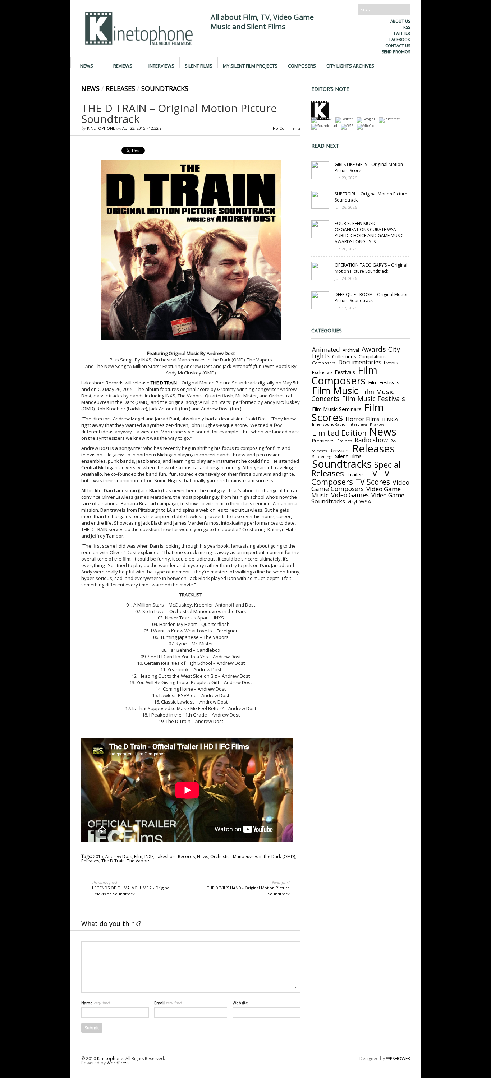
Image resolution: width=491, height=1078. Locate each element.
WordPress (118, 1063)
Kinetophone (101, 128)
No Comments (286, 128)
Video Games (350, 495)
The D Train (113, 861)
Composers (302, 65)
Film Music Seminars (337, 409)
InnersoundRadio (329, 424)
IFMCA (390, 419)
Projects (344, 440)
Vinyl (352, 502)
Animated (326, 349)
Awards (374, 349)
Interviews (161, 65)
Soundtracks (164, 88)
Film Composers (344, 375)
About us (400, 21)
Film (138, 856)
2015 (98, 856)
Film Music (335, 390)
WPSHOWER (398, 1058)
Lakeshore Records (175, 856)
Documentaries (359, 362)
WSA (365, 501)
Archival (351, 350)
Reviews (122, 65)
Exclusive (322, 372)
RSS (406, 27)
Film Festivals (383, 382)
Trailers (356, 474)
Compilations (372, 357)
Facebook (399, 39)
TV (372, 473)
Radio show (371, 440)
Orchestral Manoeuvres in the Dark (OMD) (252, 856)
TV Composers (350, 477)
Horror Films (362, 419)
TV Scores (372, 481)
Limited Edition (339, 433)
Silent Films (198, 65)
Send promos (396, 51)
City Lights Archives (350, 65)
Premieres (323, 440)
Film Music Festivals (373, 398)
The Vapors (138, 861)
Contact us (397, 45)
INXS (148, 856)
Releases (120, 88)
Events (391, 362)
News (86, 65)
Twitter (401, 33)
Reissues (339, 450)
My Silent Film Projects (250, 65)
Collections (344, 356)
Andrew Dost (118, 856)
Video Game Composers (360, 485)
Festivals (345, 372)
